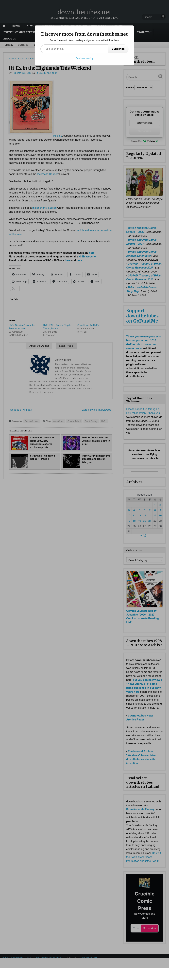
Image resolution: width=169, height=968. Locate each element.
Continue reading (85, 58)
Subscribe (118, 49)
